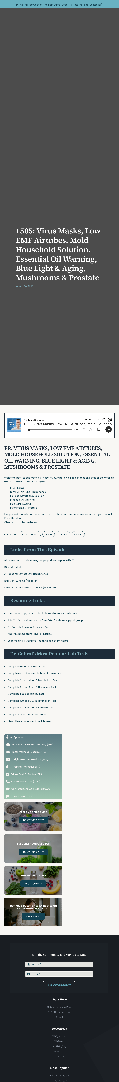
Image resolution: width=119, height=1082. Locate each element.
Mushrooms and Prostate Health (23, 587)
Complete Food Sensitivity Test (26, 694)
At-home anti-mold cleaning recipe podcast (30, 560)
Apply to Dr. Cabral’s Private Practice (30, 634)
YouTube (63, 534)
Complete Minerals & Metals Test (27, 666)
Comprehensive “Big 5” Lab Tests (27, 714)
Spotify (48, 534)
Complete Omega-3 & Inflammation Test (32, 701)
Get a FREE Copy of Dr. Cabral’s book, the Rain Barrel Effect (42, 613)
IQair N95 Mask (13, 567)
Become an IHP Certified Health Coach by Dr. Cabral (38, 640)
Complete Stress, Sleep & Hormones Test (32, 687)
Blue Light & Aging (14, 581)
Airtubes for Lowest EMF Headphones (26, 574)
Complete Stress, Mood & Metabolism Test (33, 680)
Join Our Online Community (24, 620)
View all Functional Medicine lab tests (29, 721)
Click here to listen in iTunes (20, 522)
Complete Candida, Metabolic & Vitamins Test (35, 673)
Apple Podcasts (30, 534)
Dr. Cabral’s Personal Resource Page (29, 627)
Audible (78, 534)
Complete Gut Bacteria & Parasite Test (31, 707)
